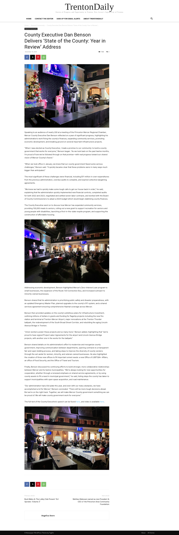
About (143, 533)
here (78, 401)
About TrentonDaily (93, 18)
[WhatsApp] (43, 57)
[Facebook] (26, 57)
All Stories (151, 533)
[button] (152, 19)
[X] (32, 57)
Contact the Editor (44, 18)
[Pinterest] (38, 57)
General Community (38, 25)
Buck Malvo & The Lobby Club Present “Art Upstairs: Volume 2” (41, 500)
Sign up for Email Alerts (68, 18)
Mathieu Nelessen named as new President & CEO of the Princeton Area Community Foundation (91, 501)
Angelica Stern (48, 515)
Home (28, 18)
